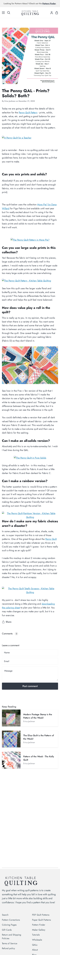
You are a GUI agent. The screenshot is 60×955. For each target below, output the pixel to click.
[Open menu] (2, 12)
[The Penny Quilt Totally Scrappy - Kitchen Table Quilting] (30, 592)
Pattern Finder (38, 924)
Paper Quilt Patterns (41, 919)
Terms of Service (9, 943)
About (35, 949)
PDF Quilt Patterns (40, 914)
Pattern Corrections (11, 919)
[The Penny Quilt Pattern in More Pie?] (30, 240)
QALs (34, 944)
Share (8, 621)
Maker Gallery (38, 929)
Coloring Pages (9, 924)
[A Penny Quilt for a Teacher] (16, 137)
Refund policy (8, 948)
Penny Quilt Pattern (28, 112)
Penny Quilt (51, 539)
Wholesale (37, 939)
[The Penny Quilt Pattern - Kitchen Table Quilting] (26, 280)
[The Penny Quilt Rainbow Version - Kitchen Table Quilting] (30, 517)
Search (5, 914)
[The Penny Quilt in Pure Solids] (30, 457)
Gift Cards (7, 929)
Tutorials (36, 934)
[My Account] (50, 12)
